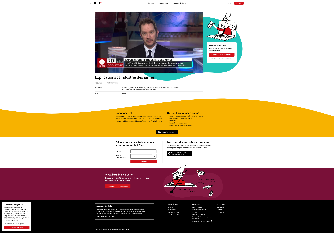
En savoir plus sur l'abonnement (221, 59)
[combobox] (141, 156)
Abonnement (172, 209)
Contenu (170, 207)
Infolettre (219, 212)
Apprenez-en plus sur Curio (105, 216)
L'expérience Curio (173, 214)
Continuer (143, 161)
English (229, 3)
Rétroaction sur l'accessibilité (201, 221)
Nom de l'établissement (121, 156)
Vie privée (195, 212)
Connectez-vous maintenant (221, 55)
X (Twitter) (220, 209)
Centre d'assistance (198, 207)
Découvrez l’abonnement (167, 132)
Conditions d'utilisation (199, 209)
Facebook (219, 207)
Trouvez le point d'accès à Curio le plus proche (179, 153)
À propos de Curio (173, 212)
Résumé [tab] (98, 83)
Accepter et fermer (17, 228)
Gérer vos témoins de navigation (14, 224)
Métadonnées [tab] (112, 83)
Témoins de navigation (199, 214)
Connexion (239, 3)
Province (118, 151)
